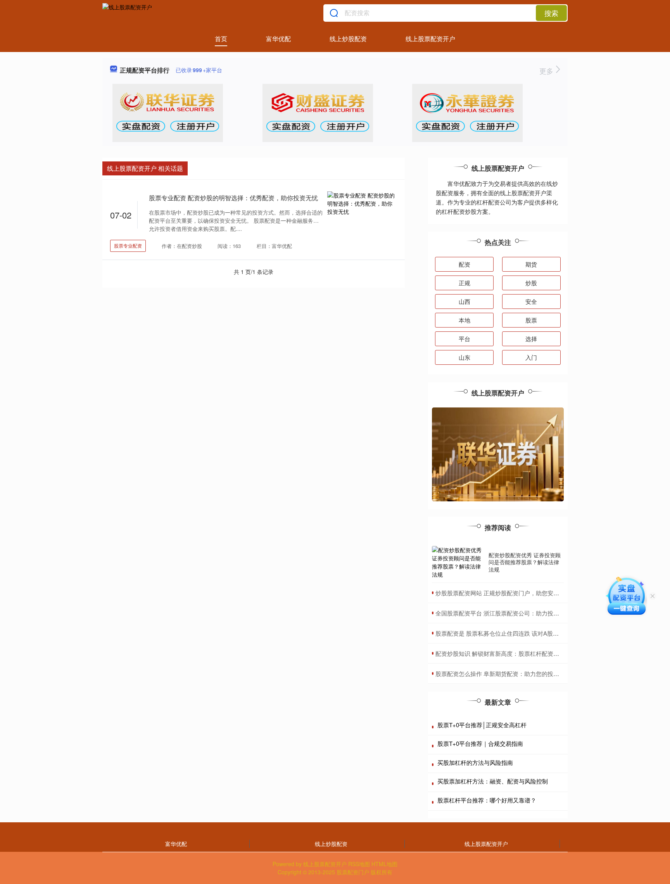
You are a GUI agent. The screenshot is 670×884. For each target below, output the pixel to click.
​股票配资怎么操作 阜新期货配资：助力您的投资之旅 (503, 673)
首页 (221, 38)
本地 (464, 320)
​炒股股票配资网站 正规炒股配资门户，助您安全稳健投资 (508, 593)
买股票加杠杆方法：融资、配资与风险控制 (492, 781)
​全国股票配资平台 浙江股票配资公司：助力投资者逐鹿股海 (511, 613)
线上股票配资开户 (430, 38)
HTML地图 (384, 864)
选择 (531, 339)
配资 (464, 264)
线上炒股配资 (348, 38)
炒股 (531, 283)
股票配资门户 (353, 872)
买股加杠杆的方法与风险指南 (475, 762)
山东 (464, 357)
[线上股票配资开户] (127, 13)
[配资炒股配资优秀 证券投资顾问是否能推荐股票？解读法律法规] (458, 562)
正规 (464, 283)
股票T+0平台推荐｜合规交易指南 (480, 743)
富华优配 (278, 38)
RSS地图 (359, 864)
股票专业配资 (128, 245)
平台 (464, 339)
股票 (531, 320)
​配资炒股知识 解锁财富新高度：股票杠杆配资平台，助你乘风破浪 (520, 653)
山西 (464, 301)
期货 (531, 264)
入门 (531, 357)
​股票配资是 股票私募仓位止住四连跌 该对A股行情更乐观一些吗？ (520, 633)
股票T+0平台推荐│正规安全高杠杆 (482, 725)
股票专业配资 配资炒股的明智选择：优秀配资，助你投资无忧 (233, 197)
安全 (531, 301)
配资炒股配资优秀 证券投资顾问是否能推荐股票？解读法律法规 (525, 562)
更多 (547, 71)
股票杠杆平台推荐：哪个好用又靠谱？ (486, 800)
